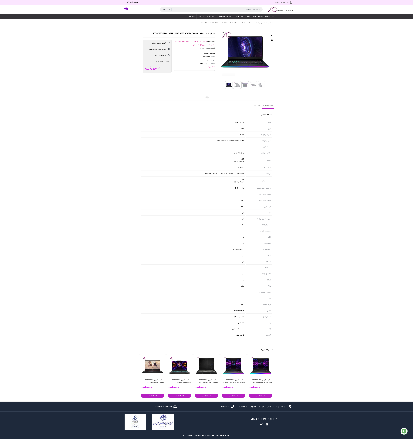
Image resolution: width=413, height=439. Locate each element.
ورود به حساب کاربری (282, 2)
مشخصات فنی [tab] (268, 105)
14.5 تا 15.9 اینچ (201, 41)
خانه (273, 23)
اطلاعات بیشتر (260, 395)
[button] (223, 33)
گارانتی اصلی (240, 335)
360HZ (194, 41)
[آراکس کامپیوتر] (281, 9)
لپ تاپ (267, 23)
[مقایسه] (272, 41)
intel (183, 41)
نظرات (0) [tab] (257, 105)
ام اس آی (178, 41)
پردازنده (209, 45)
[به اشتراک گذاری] (272, 35)
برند (214, 45)
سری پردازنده (259, 23)
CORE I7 (251, 23)
